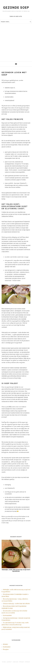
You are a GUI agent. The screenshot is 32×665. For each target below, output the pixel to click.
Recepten (6, 649)
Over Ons (15, 661)
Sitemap (27, 661)
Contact (9, 661)
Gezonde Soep (16, 7)
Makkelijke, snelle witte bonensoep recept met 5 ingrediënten (16, 570)
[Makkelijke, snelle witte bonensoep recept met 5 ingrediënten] (16, 568)
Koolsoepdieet (7, 615)
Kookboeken (6, 647)
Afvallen (5, 644)
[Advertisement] (16, 45)
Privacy (21, 661)
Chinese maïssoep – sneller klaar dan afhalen (16, 603)
